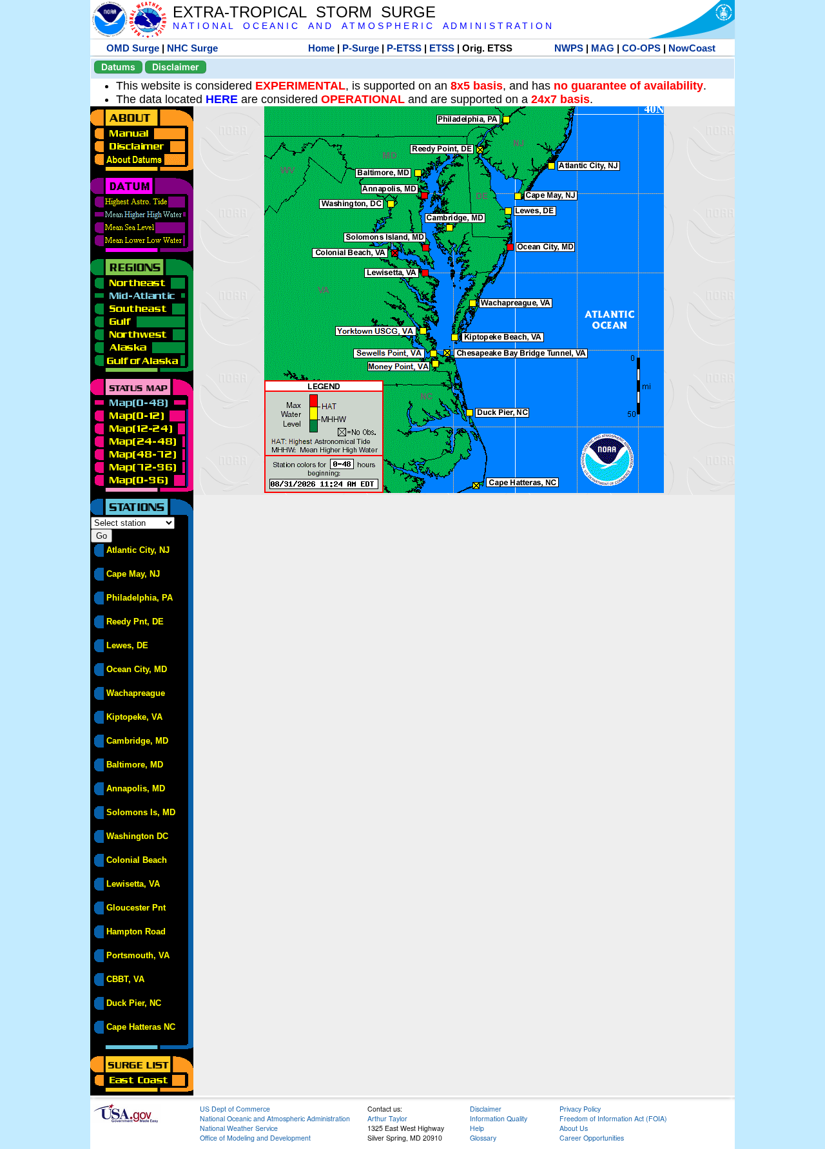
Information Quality (498, 1118)
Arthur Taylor (387, 1118)
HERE (222, 99)
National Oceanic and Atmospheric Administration (275, 1118)
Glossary (483, 1138)
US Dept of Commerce (235, 1109)
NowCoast (691, 48)
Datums (118, 66)
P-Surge (360, 48)
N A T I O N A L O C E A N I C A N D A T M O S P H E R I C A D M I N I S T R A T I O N (362, 26)
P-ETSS (404, 48)
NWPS (568, 48)
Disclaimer (175, 66)
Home (321, 48)
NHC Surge (192, 48)
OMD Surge (132, 48)
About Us (573, 1128)
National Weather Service (239, 1128)
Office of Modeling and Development (255, 1138)
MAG (602, 48)
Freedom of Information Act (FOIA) (613, 1118)
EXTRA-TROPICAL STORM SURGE (304, 12)
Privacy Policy (580, 1109)
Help (477, 1128)
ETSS (441, 48)
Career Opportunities (591, 1138)
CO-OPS (641, 48)
